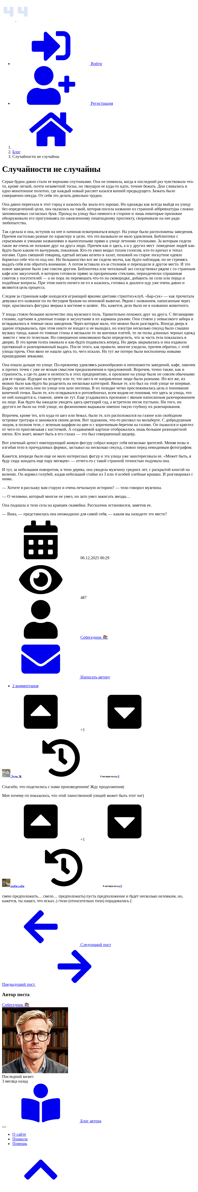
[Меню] (4, 1127)
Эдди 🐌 (16, 776)
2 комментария (25, 686)
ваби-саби (17, 885)
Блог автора (90, 1121)
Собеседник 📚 (94, 637)
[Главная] (51, 147)
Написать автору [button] (94, 677)
